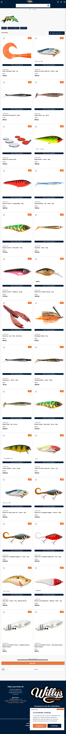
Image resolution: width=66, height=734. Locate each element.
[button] (3, 38)
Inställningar (54, 726)
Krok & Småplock (14, 28)
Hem (30, 9)
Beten (4, 28)
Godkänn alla (39, 726)
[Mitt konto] (61, 2)
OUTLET (23, 28)
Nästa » (36, 669)
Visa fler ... (33, 663)
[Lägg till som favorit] (57, 2)
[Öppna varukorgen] (64, 2)
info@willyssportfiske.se (15, 692)
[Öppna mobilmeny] (1, 2)
